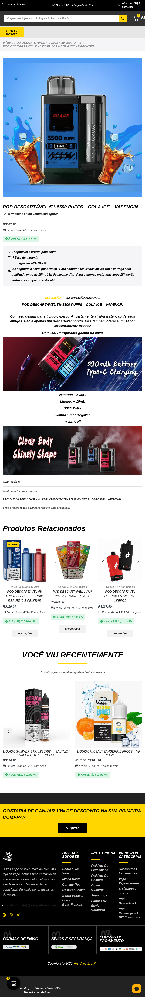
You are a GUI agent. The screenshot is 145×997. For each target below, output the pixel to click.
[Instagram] (4, 915)
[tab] (53, 298)
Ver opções (24, 633)
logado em (27, 507)
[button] (13, 4)
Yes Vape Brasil (84, 963)
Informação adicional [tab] (83, 297)
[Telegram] (18, 915)
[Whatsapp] (11, 915)
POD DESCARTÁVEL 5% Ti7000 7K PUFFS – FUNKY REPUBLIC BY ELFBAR (24, 596)
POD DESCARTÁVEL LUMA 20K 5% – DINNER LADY (72, 594)
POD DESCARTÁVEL (29, 42)
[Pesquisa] (123, 18)
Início (7, 42)
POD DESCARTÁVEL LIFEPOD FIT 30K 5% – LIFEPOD (120, 596)
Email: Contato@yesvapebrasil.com (30, 905)
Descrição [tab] (53, 297)
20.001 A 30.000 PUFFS (65, 42)
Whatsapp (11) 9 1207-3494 (131, 5)
